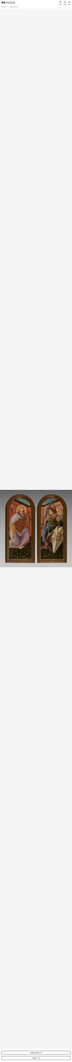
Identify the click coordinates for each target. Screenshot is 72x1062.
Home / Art (4, 6)
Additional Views (35, 1052)
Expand (35, 1058)
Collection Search (14, 6)
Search (65, 4)
